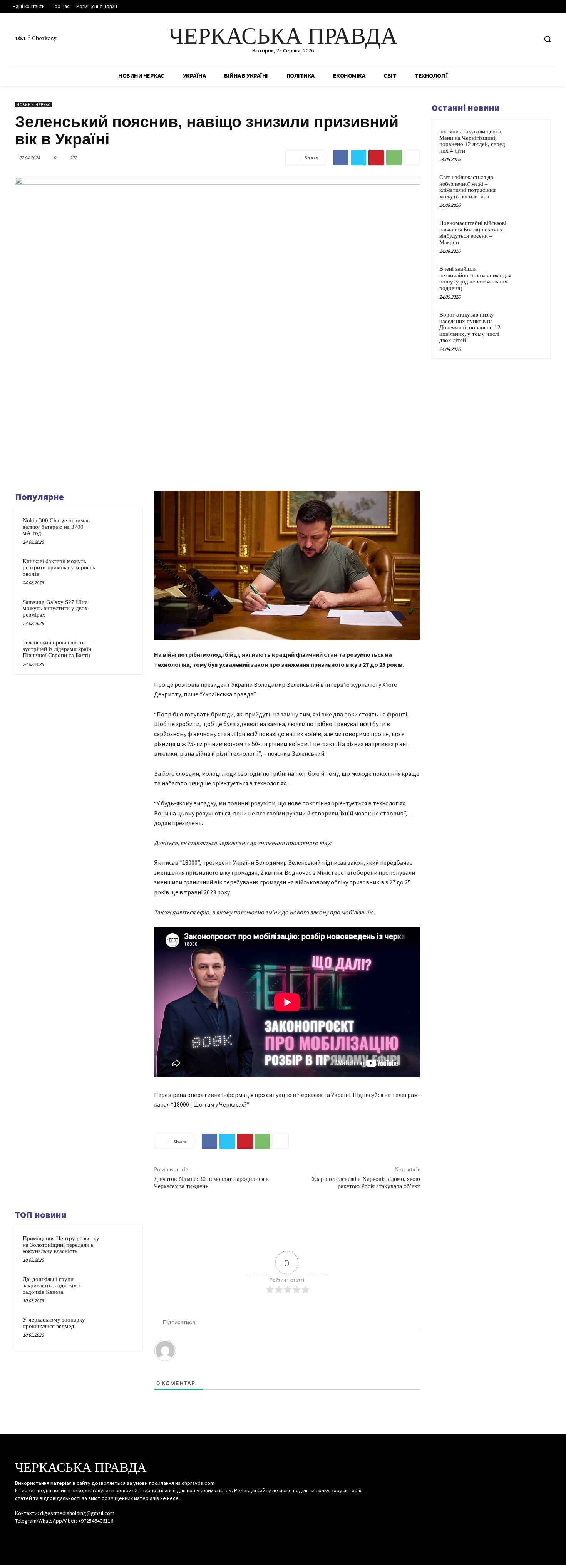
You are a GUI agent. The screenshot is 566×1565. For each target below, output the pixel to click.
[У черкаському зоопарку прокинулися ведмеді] (120, 1329)
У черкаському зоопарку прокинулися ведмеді (54, 1323)
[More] (412, 157)
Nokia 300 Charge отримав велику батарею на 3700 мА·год (56, 526)
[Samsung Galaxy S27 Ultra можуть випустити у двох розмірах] (120, 612)
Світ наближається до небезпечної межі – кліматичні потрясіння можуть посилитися (467, 187)
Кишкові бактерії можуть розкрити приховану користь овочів (59, 567)
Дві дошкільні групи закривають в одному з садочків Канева (51, 1285)
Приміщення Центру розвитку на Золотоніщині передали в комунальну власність (61, 1244)
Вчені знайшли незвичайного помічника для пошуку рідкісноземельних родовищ (475, 278)
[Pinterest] (376, 157)
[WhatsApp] (394, 157)
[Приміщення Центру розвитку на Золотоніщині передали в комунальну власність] (120, 1248)
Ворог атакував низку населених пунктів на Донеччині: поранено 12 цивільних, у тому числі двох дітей (470, 327)
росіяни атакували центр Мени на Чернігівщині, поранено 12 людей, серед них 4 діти (472, 141)
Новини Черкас (33, 104)
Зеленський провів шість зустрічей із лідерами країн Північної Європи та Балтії (57, 648)
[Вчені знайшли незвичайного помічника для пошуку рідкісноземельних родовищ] (529, 277)
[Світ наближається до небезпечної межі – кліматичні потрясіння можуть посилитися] (529, 186)
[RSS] (517, 39)
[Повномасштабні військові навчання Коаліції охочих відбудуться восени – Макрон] (529, 231)
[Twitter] (531, 39)
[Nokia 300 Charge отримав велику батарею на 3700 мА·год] (120, 530)
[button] (547, 39)
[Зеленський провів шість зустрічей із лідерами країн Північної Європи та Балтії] (120, 652)
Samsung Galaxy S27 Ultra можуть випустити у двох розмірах (55, 608)
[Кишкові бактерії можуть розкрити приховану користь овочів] (120, 571)
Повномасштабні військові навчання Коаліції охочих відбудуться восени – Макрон (472, 232)
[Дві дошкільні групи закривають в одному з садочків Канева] (120, 1289)
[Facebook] (502, 39)
